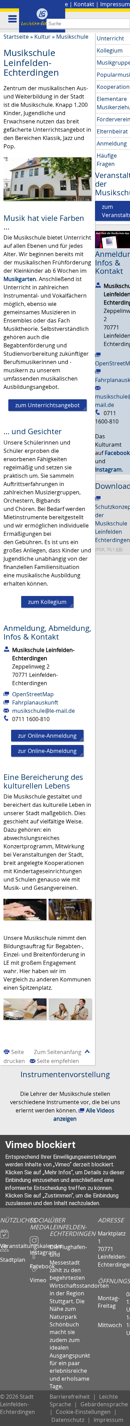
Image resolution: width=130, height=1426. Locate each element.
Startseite (16, 36)
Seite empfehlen (58, 1061)
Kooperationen (113, 87)
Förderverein (113, 119)
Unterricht (110, 38)
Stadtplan (12, 1256)
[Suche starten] (125, 23)
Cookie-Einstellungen (83, 1412)
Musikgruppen (113, 62)
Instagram (40, 1249)
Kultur (42, 36)
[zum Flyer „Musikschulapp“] (112, 239)
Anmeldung (112, 143)
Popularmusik (113, 74)
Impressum (115, 4)
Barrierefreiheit (70, 1396)
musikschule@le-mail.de (43, 711)
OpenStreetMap (33, 694)
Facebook (40, 1263)
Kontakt (84, 4)
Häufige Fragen (107, 160)
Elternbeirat (112, 131)
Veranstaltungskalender (15, 1242)
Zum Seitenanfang (57, 1052)
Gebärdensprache (104, 1404)
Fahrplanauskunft (35, 702)
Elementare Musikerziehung (113, 103)
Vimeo (38, 1277)
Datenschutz (67, 1420)
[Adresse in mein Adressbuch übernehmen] (6, 648)
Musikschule (72, 36)
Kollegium (110, 50)
